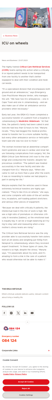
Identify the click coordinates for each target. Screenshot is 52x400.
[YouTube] (32, 313)
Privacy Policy (21, 374)
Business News (11, 36)
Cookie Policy (8, 374)
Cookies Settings (26, 395)
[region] (26, 378)
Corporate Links (10, 351)
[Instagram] (11, 313)
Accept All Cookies (26, 382)
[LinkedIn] (25, 313)
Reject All (26, 388)
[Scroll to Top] (27, 322)
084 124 (9, 341)
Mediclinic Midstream (29, 121)
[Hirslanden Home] (26, 328)
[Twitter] (18, 313)
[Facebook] (4, 313)
